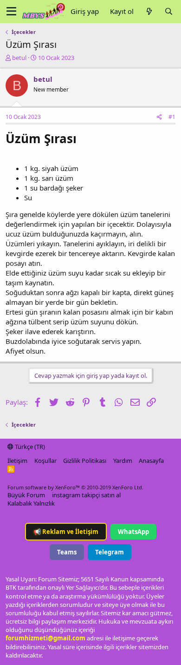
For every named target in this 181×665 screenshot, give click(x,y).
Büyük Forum (26, 495)
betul (19, 57)
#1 (171, 117)
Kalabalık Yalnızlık (31, 503)
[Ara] (168, 11)
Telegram (109, 552)
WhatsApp (133, 531)
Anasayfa (151, 460)
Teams (67, 552)
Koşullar (45, 460)
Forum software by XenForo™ (75, 487)
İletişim (17, 460)
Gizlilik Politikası (84, 460)
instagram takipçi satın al (86, 495)
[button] (11, 11)
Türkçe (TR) (29, 446)
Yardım (122, 460)
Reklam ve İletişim (65, 531)
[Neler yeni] (149, 11)
